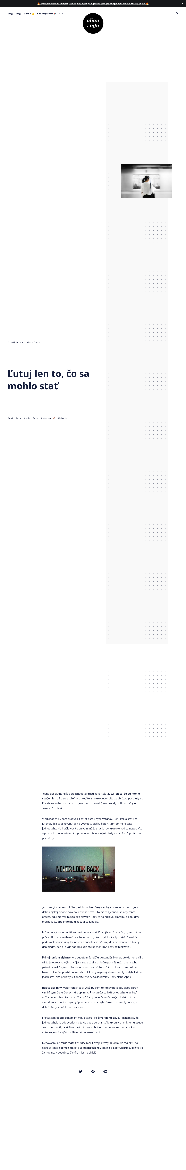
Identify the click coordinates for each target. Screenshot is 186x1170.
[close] (182, 3)
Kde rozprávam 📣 (46, 13)
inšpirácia (31, 418)
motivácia (15, 418)
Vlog (18, 13)
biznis (63, 418)
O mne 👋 (29, 13)
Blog (10, 13)
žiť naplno (48, 1052)
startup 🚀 (48, 418)
